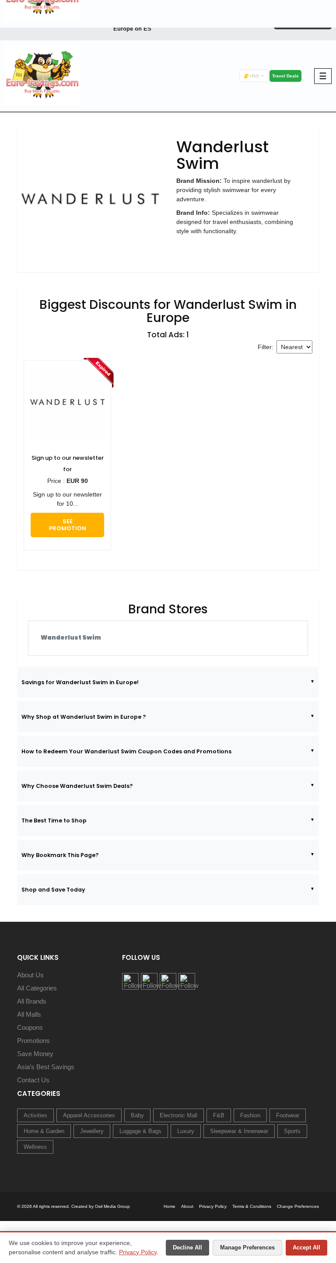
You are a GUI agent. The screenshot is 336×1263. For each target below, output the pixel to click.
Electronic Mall (178, 1115)
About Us (30, 975)
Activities (35, 1115)
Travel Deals (285, 75)
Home (169, 1206)
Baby (137, 1115)
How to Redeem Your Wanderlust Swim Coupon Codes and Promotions (126, 751)
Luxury (185, 1131)
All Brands (31, 1001)
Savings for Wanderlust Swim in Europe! (80, 682)
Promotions (33, 1040)
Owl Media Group (112, 1206)
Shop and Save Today (53, 889)
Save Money (35, 1053)
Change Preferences (298, 1206)
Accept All (306, 1247)
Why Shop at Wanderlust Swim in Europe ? (83, 717)
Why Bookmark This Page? (59, 855)
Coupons (30, 1027)
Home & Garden (44, 1131)
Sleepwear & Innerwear (239, 1131)
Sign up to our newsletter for (68, 463)
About (187, 1206)
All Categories (37, 988)
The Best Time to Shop (54, 820)
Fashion (250, 1115)
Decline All (187, 1247)
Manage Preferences (247, 1247)
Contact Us (33, 1080)
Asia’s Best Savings (45, 1067)
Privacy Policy (138, 1252)
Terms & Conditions (251, 1206)
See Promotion (67, 524)
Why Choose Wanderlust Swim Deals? (77, 786)
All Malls (29, 1014)
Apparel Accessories (89, 1115)
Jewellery (92, 1131)
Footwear (287, 1115)
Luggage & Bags (140, 1131)
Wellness (35, 1147)
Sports (292, 1131)
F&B (218, 1115)
